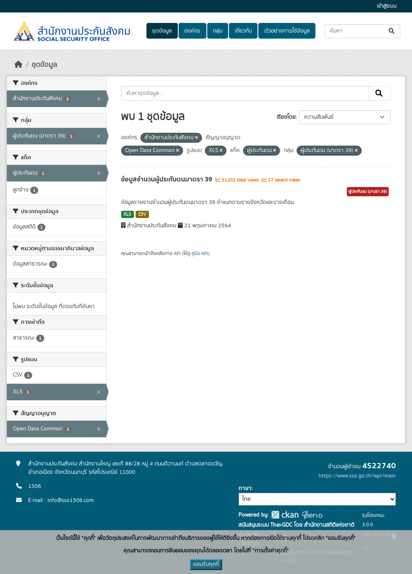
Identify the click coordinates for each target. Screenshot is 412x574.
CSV (142, 214)
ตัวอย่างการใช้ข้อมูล (287, 31)
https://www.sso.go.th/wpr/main (357, 476)
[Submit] (392, 31)
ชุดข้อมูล (162, 31)
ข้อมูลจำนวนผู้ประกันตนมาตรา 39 (167, 179)
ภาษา (245, 488)
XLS (127, 214)
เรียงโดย (286, 117)
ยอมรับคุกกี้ (206, 564)
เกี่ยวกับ (243, 31)
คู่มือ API (200, 253)
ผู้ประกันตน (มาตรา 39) (367, 191)
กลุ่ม (217, 31)
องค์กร (192, 31)
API (177, 253)
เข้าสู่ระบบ (387, 6)
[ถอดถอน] (196, 138)
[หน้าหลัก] (18, 65)
